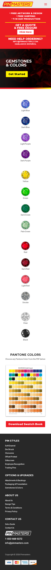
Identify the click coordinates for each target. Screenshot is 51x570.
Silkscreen (9, 460)
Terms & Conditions (13, 508)
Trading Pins (10, 468)
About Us (9, 500)
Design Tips (10, 504)
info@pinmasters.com (25, 41)
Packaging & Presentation (16, 484)
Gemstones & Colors (14, 488)
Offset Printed (11, 457)
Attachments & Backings (15, 480)
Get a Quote (10, 524)
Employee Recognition (14, 464)
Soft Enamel (10, 446)
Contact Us (9, 528)
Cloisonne (9, 453)
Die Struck (9, 449)
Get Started (16, 74)
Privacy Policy (11, 511)
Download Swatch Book (25, 424)
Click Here (25, 32)
